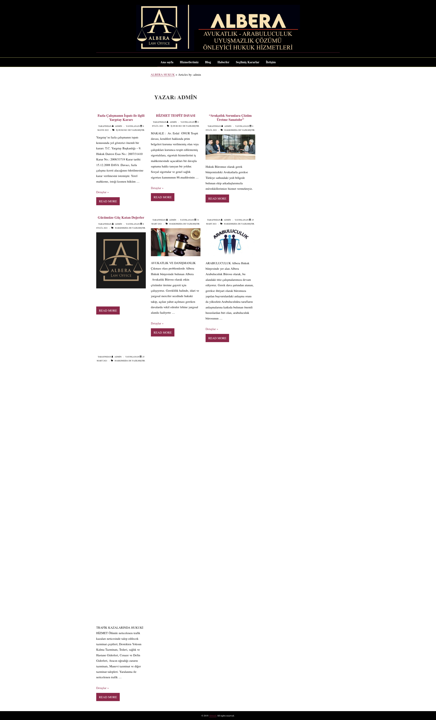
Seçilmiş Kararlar (247, 62)
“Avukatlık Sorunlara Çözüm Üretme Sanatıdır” (230, 117)
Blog (208, 62)
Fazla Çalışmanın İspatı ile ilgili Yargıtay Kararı (121, 117)
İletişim (271, 62)
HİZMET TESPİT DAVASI (175, 115)
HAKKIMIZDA (231, 130)
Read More (108, 201)
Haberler (223, 62)
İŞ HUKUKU (122, 130)
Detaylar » (102, 192)
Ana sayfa (166, 62)
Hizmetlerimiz (189, 62)
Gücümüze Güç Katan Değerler (121, 217)
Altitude (213, 715)
